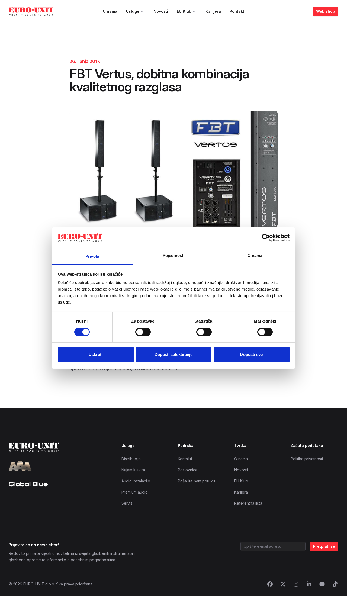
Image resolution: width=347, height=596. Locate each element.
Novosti (160, 11)
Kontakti (185, 458)
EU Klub (184, 11)
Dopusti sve (251, 354)
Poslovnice (188, 470)
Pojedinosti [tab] (173, 255)
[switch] (143, 332)
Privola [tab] (92, 256)
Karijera (213, 11)
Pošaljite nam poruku (196, 481)
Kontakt (237, 11)
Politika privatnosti (307, 458)
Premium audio (134, 492)
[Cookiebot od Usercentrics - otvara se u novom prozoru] (266, 238)
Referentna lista (248, 503)
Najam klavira (133, 470)
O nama (110, 11)
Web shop (325, 11)
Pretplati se (324, 546)
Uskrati (95, 354)
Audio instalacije (135, 481)
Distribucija (131, 458)
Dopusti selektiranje (174, 354)
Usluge (132, 11)
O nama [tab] (255, 255)
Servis (127, 503)
